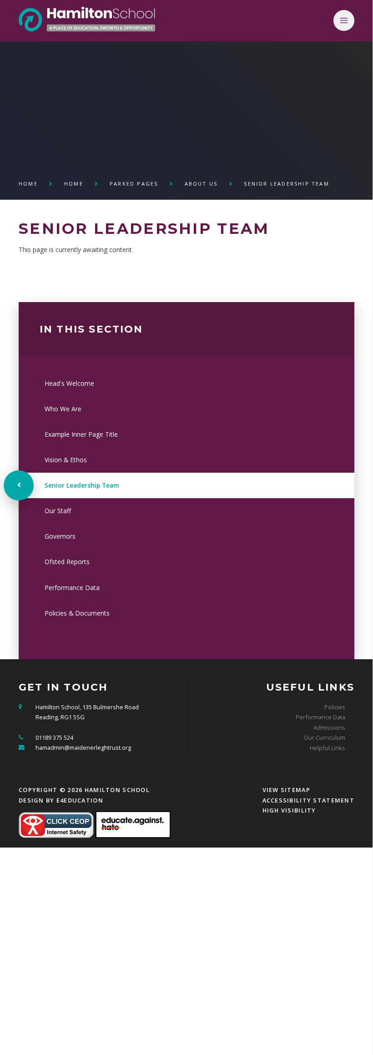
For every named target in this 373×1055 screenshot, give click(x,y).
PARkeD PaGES (134, 183)
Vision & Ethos (66, 459)
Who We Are (63, 408)
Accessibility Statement (308, 800)
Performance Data (72, 587)
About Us (201, 183)
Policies (334, 707)
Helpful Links (327, 748)
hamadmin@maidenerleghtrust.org (83, 747)
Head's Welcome (69, 383)
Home (28, 183)
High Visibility (289, 810)
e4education (79, 800)
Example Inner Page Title (81, 434)
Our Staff (58, 510)
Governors (60, 536)
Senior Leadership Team (286, 183)
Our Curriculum (324, 737)
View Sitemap (286, 790)
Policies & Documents (77, 613)
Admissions (329, 727)
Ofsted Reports (67, 561)
